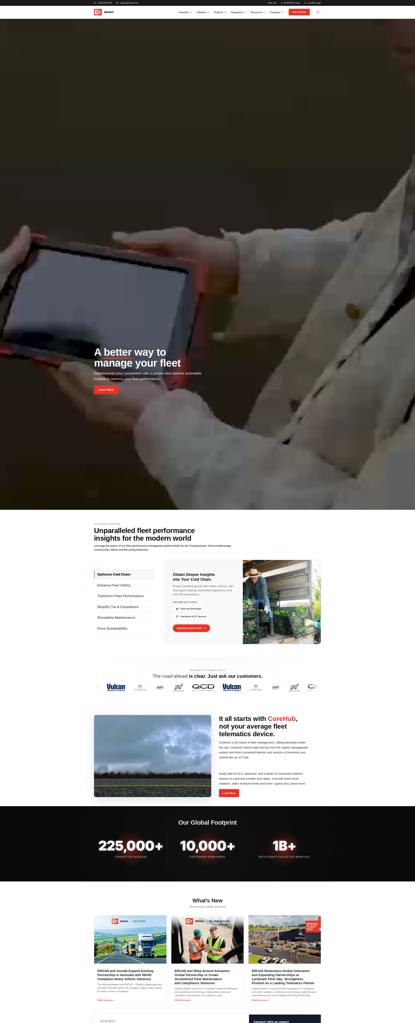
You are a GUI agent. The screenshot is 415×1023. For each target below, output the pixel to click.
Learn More (106, 389)
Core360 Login (314, 3)
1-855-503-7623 (105, 3)
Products (218, 12)
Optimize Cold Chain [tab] (113, 574)
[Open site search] (318, 12)
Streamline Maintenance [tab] (116, 618)
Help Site (272, 3)
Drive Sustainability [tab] (112, 628)
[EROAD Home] (103, 12)
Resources (256, 12)
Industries (184, 12)
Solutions (201, 12)
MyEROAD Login (292, 3)
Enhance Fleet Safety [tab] (114, 585)
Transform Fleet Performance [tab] (120, 596)
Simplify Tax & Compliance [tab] (118, 607)
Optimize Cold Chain (189, 628)
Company (275, 12)
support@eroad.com (128, 3)
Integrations (237, 12)
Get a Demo (299, 12)
